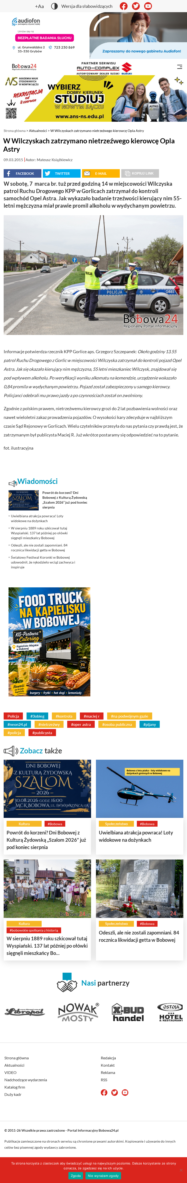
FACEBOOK (25, 173)
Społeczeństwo (116, 824)
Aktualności (38, 131)
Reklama (108, 1072)
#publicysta (42, 732)
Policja (13, 716)
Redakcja (108, 1057)
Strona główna (15, 131)
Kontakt (108, 1065)
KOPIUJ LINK (143, 173)
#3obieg (37, 716)
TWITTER (62, 173)
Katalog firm (14, 1087)
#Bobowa (55, 824)
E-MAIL (101, 173)
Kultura (24, 824)
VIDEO (10, 1072)
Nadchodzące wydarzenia (25, 1079)
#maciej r (92, 716)
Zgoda (76, 1176)
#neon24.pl (17, 724)
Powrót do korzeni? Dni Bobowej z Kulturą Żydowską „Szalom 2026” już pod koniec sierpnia (46, 840)
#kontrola (64, 716)
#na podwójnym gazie (129, 716)
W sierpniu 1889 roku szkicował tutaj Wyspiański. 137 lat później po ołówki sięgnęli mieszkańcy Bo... (47, 945)
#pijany (149, 724)
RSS (104, 1079)
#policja (14, 732)
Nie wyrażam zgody (103, 1176)
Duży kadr (12, 1094)
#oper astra (81, 724)
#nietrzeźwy (49, 724)
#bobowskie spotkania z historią (34, 930)
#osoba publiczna (117, 724)
